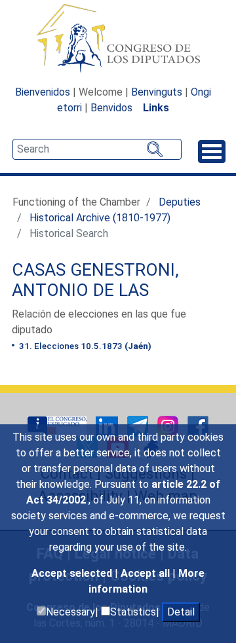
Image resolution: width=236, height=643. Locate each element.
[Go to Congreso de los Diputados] (118, 38)
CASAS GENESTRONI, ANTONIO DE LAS (95, 280)
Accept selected (73, 573)
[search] (97, 149)
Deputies (180, 202)
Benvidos (111, 107)
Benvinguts (156, 92)
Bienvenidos (42, 92)
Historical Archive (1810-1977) (100, 217)
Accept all (146, 573)
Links (156, 107)
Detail (181, 612)
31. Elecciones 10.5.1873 (84, 345)
